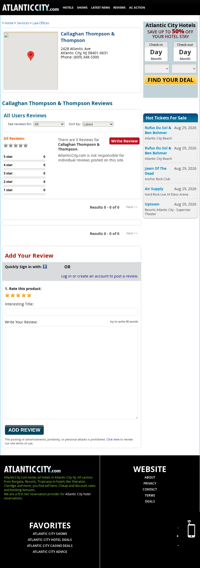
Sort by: (75, 124)
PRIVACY (149, 483)
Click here (113, 439)
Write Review (124, 141)
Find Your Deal (170, 80)
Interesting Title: (19, 303)
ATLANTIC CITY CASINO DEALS (50, 545)
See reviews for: (20, 124)
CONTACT (150, 489)
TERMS (150, 495)
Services (23, 23)
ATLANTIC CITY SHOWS (50, 533)
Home (9, 23)
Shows (82, 7)
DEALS (150, 501)
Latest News (100, 7)
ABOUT (150, 477)
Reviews (119, 7)
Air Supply (154, 188)
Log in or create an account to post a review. (99, 276)
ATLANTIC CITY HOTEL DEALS (50, 539)
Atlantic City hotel (78, 494)
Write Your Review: (71, 321)
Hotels (68, 7)
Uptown (152, 204)
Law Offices (41, 23)
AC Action (137, 7)
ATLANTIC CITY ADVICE (50, 551)
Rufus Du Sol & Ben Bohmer (158, 130)
